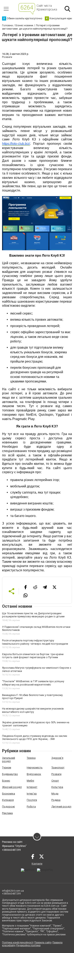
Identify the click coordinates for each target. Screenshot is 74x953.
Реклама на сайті (12, 841)
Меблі (30, 780)
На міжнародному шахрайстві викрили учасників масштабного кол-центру (33, 710)
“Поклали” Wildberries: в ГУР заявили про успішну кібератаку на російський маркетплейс (33, 683)
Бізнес (6, 780)
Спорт (55, 780)
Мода (54, 793)
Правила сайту (43, 942)
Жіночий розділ (12, 787)
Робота (31, 806)
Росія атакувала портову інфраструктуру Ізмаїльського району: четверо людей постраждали (35, 642)
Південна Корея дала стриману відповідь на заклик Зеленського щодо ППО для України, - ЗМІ (34, 737)
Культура (57, 787)
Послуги (32, 799)
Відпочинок (34, 774)
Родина (55, 799)
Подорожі (8, 806)
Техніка (31, 757)
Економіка (8, 793)
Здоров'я (57, 757)
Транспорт (58, 767)
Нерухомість (35, 767)
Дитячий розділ (61, 806)
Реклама (7, 813)
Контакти (37, 863)
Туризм (6, 767)
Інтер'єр (32, 793)
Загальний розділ (8, 759)
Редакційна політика (28, 945)
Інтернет (32, 787)
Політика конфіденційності (18, 942)
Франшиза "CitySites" (14, 846)
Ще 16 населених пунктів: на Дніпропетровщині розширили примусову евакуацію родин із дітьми (33, 615)
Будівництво (10, 774)
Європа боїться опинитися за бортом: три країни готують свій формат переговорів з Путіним (33, 656)
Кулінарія (8, 799)
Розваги (56, 774)
